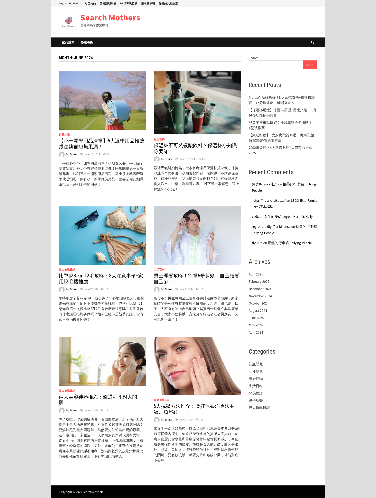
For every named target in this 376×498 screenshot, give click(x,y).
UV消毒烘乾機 (128, 3)
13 (108, 154)
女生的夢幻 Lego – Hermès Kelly (288, 216)
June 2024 (256, 318)
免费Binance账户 (264, 184)
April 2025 (256, 274)
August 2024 (258, 310)
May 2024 (256, 325)
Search (253, 58)
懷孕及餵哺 (148, 3)
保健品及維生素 (168, 3)
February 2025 (259, 281)
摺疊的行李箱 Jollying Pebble (290, 243)
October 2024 (258, 303)
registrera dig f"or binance (271, 226)
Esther (73, 154)
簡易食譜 (256, 393)
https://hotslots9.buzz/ (269, 200)
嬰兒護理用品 (108, 3)
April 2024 (256, 332)
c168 (255, 216)
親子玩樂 (256, 400)
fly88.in (257, 243)
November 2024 (260, 296)
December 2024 (260, 288)
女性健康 (256, 371)
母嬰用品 (90, 3)
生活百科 (159, 139)
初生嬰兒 (256, 364)
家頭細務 (68, 42)
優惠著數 (87, 42)
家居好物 (64, 134)
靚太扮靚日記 (67, 269)
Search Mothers (110, 17)
